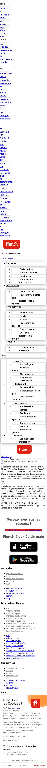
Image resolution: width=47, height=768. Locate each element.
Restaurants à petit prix (26, 296)
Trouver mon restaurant (16, 668)
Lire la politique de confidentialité (15, 736)
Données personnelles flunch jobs (20, 628)
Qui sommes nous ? (14, 573)
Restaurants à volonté (22, 302)
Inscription (24, 350)
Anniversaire (11, 673)
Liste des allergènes (14, 631)
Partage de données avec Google (17, 752)
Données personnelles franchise (19, 626)
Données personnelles (15, 621)
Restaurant (12, 285)
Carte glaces (25, 282)
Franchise (10, 581)
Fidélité (10, 341)
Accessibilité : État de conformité (20, 623)
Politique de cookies (14, 618)
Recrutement (11, 576)
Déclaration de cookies (11, 740)
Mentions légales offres (16, 616)
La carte (11, 263)
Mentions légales (13, 613)
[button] (23, 355)
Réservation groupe (21, 337)
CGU (8, 608)
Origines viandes (13, 611)
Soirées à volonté (20, 369)
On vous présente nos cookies (16, 754)
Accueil (4, 459)
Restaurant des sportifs (24, 324)
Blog (8, 583)
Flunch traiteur (12, 675)
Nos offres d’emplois (15, 578)
